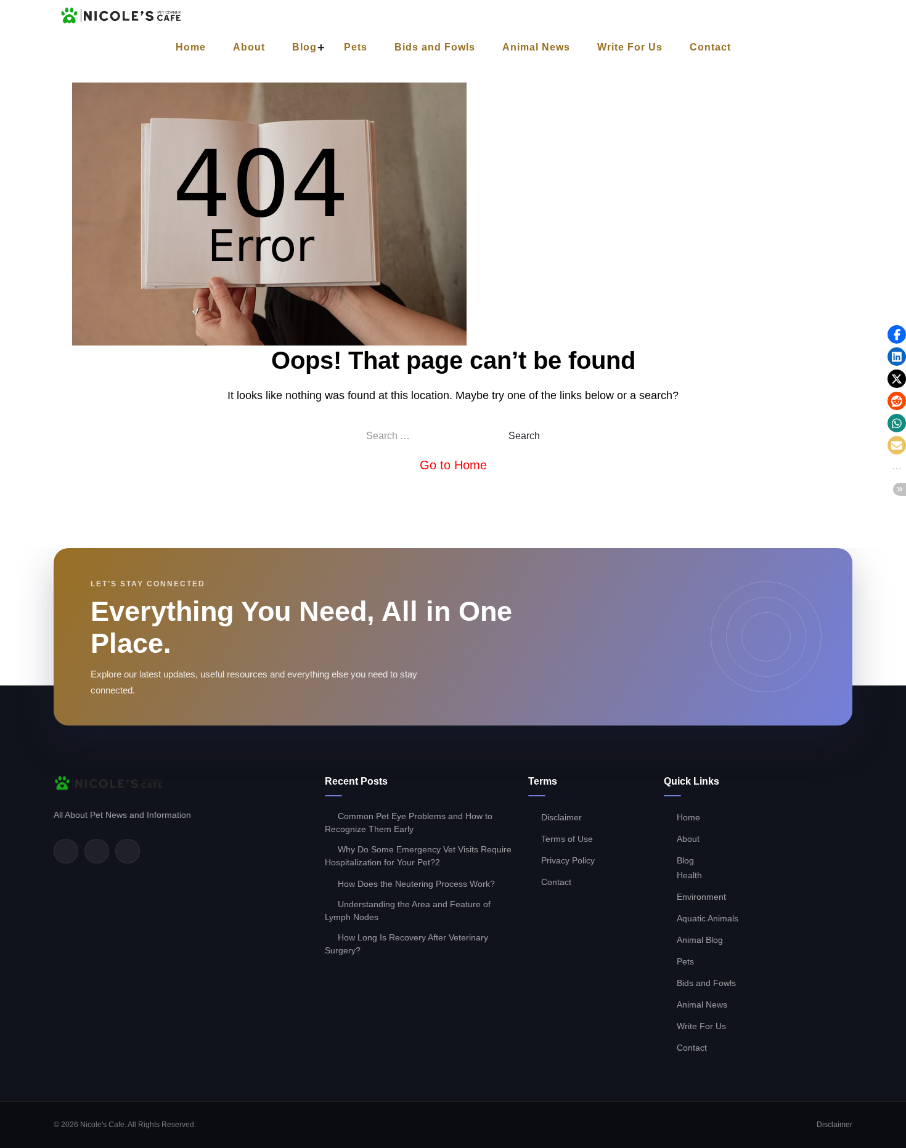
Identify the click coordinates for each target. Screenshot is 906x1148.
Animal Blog (700, 940)
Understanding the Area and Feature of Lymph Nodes (408, 910)
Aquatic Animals (707, 918)
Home (191, 47)
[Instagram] (127, 851)
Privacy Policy (568, 860)
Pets (355, 47)
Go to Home (453, 465)
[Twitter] (96, 851)
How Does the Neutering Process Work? (416, 884)
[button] (897, 334)
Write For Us (630, 47)
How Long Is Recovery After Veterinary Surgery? (406, 943)
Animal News (536, 47)
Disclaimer (561, 817)
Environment (701, 897)
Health (689, 875)
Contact (710, 47)
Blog (304, 47)
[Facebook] (66, 851)
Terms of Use (567, 839)
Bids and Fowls (434, 47)
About (249, 47)
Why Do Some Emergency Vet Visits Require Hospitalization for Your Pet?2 (418, 855)
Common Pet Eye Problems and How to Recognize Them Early (408, 822)
